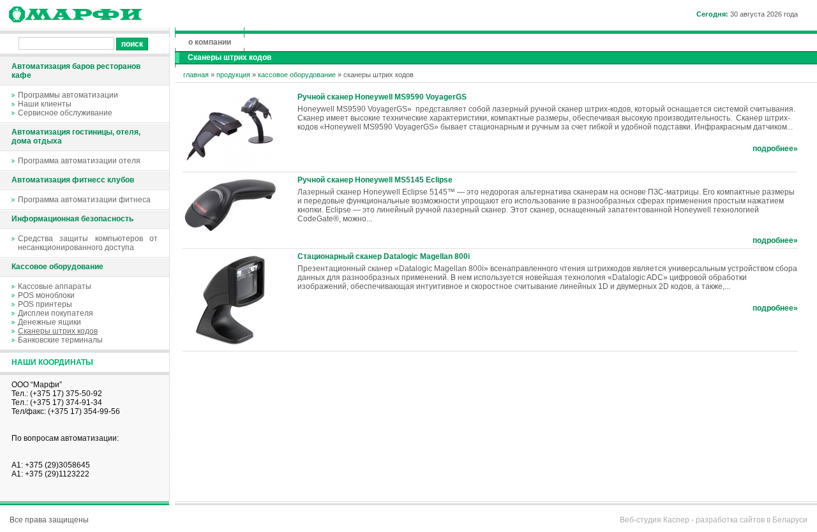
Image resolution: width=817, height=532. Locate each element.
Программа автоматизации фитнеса (84, 199)
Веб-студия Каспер (654, 519)
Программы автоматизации (68, 95)
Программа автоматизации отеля (79, 160)
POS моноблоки (46, 295)
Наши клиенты (44, 104)
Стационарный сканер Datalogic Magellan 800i (383, 256)
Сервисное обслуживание (65, 112)
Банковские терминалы (60, 340)
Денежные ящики (49, 322)
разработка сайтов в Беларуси (751, 519)
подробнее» (775, 148)
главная (196, 74)
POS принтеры (45, 304)
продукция (233, 74)
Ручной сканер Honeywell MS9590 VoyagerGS (382, 96)
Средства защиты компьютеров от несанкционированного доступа (88, 243)
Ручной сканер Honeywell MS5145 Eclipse (375, 179)
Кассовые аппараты (54, 286)
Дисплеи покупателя (55, 313)
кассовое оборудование (297, 74)
